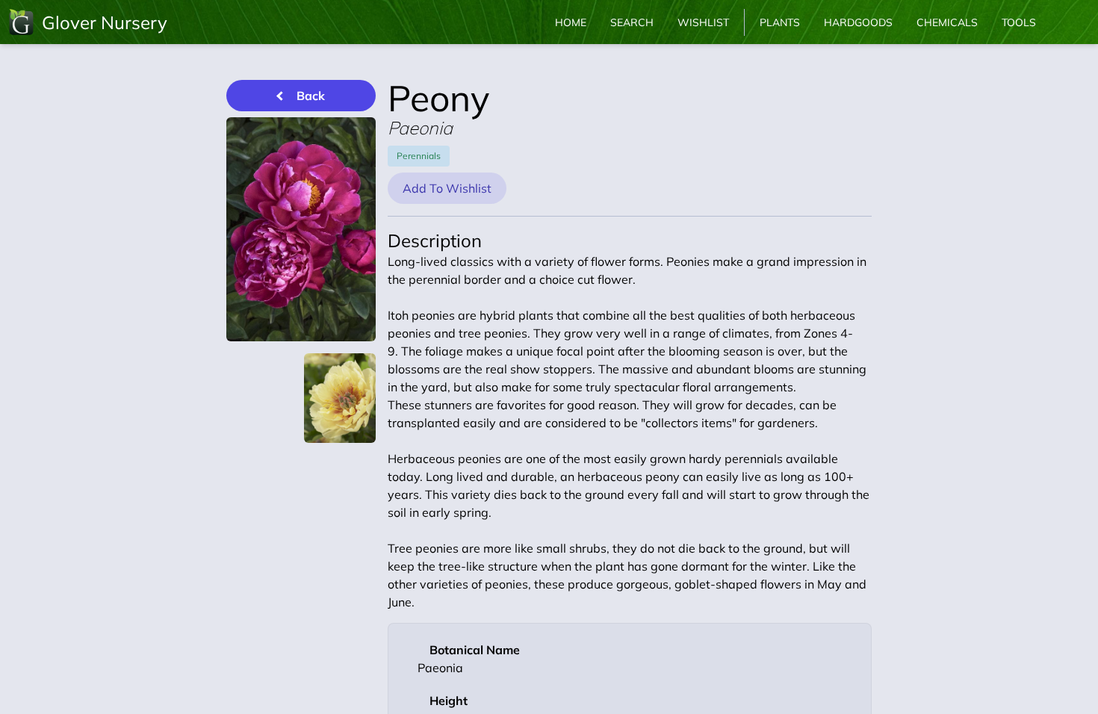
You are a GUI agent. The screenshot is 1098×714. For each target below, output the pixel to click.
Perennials (419, 155)
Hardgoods (858, 22)
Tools (1019, 22)
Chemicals (947, 22)
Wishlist (703, 22)
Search (632, 22)
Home (570, 22)
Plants (780, 22)
